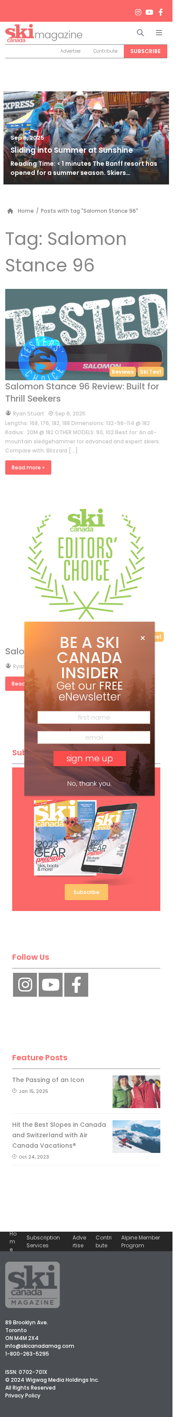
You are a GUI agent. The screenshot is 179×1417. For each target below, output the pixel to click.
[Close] (142, 638)
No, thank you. (89, 783)
